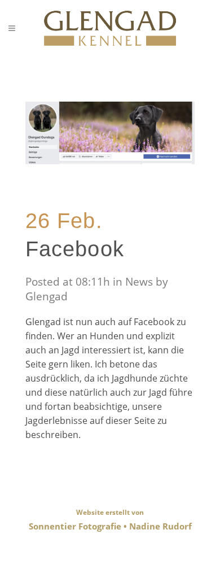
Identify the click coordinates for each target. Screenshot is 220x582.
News (139, 281)
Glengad (46, 296)
